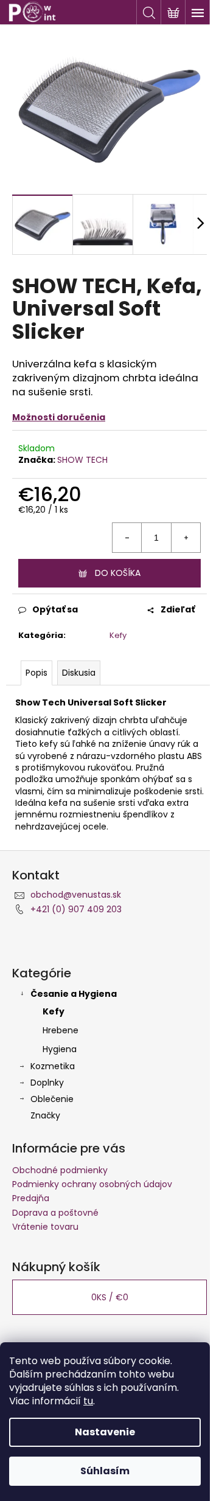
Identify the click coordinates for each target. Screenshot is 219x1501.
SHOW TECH (82, 460)
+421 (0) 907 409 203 (76, 909)
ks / (109, 1297)
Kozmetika (52, 1066)
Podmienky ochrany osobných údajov (92, 1184)
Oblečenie (52, 1099)
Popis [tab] (36, 673)
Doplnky (47, 1082)
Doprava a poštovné (55, 1213)
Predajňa (30, 1198)
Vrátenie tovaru (45, 1227)
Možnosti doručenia (58, 417)
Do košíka (118, 573)
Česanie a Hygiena (73, 994)
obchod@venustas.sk (75, 895)
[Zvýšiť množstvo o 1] (185, 537)
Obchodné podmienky (60, 1170)
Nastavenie (105, 1432)
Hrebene (60, 1030)
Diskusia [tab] (79, 673)
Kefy (118, 635)
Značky (45, 1115)
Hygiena (60, 1049)
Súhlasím (105, 1471)
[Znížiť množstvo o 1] (127, 537)
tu (88, 1401)
